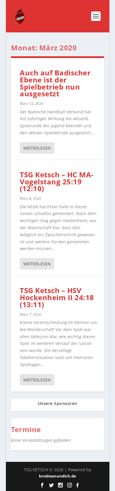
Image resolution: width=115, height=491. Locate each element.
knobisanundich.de (57, 476)
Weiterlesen (37, 148)
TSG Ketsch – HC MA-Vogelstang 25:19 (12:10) (57, 182)
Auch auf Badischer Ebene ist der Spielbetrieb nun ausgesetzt (55, 83)
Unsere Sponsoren (57, 403)
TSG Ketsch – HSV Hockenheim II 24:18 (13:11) (57, 297)
